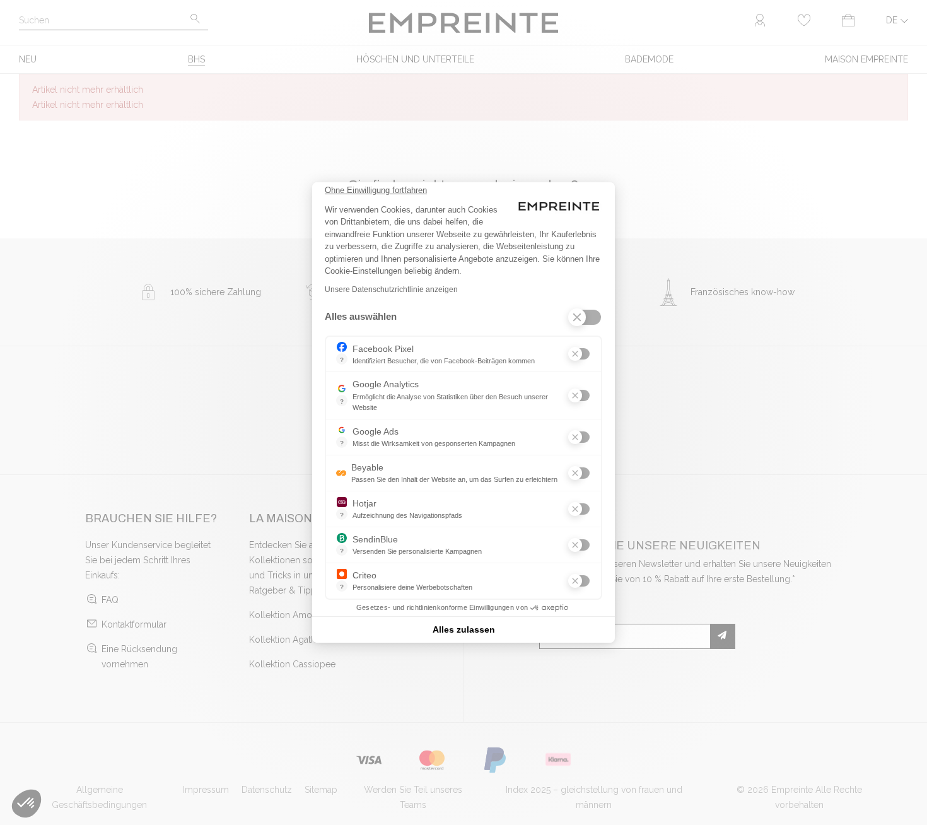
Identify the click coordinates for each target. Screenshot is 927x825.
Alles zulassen (464, 629)
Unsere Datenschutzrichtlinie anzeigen (391, 289)
